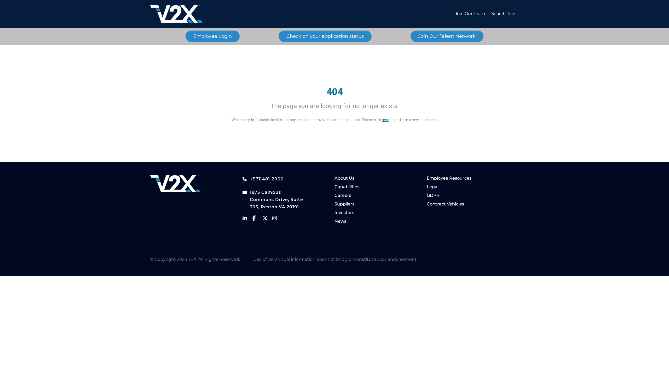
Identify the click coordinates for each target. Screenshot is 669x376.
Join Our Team (470, 13)
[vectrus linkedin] (247, 219)
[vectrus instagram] (277, 219)
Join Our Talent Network (447, 36)
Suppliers (344, 204)
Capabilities (346, 186)
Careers (342, 195)
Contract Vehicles (445, 204)
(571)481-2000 (267, 179)
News (340, 221)
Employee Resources (449, 178)
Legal (433, 186)
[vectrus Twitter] (267, 219)
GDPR (433, 195)
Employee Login (212, 36)
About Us (344, 178)
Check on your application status (325, 36)
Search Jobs (503, 13)
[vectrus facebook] (257, 219)
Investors (344, 212)
